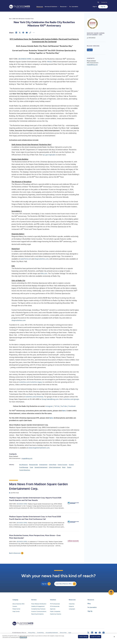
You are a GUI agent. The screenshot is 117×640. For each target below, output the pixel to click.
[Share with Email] (26, 32)
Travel (31, 467)
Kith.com (44, 273)
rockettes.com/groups (71, 399)
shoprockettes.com (42, 259)
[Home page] (19, 6)
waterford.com (25, 259)
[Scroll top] (111, 592)
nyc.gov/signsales (49, 155)
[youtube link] (96, 632)
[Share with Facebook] (23, 32)
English (90, 50)
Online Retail (52, 464)
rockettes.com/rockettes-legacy (30, 382)
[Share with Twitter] (19, 32)
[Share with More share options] (33, 32)
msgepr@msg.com (27, 458)
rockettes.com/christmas (34, 397)
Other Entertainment (55, 467)
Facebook (72, 406)
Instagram (49, 406)
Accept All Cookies (95, 636)
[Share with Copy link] (30, 32)
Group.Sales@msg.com (50, 399)
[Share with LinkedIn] (16, 32)
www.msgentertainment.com (38, 448)
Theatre (69, 467)
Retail (63, 467)
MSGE (49, 62)
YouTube (64, 406)
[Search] (98, 2)
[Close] (114, 636)
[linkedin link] (92, 633)
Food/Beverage (23, 467)
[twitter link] (88, 633)
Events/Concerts (62, 464)
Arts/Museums (23, 464)
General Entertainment (41, 467)
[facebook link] (100, 633)
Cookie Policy (23, 637)
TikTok (56, 406)
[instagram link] (104, 633)
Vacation (71, 464)
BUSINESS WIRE (25, 59)
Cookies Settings (83, 636)
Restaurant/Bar (33, 464)
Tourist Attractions (24, 470)
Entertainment (43, 464)
